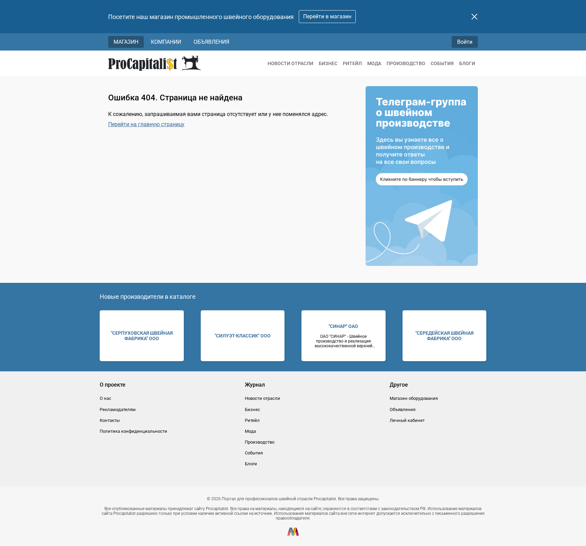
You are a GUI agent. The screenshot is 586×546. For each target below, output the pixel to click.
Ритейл (352, 63)
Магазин (126, 42)
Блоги (467, 63)
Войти (464, 42)
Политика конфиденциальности (133, 431)
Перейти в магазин (327, 16)
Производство (406, 63)
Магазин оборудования (414, 398)
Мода (374, 63)
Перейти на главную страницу (146, 124)
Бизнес (328, 63)
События (442, 63)
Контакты (110, 420)
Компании (166, 42)
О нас (105, 398)
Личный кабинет (407, 420)
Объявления (211, 42)
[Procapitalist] (154, 63)
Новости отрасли (290, 63)
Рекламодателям (118, 409)
